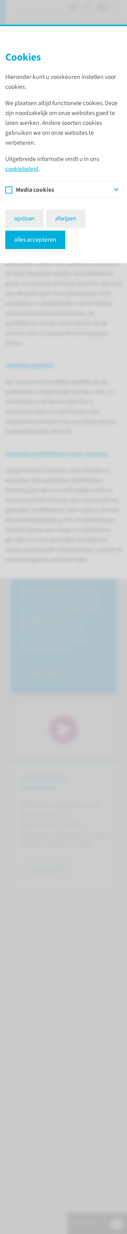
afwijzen (66, 218)
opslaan (24, 218)
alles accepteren (35, 239)
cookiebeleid (21, 169)
